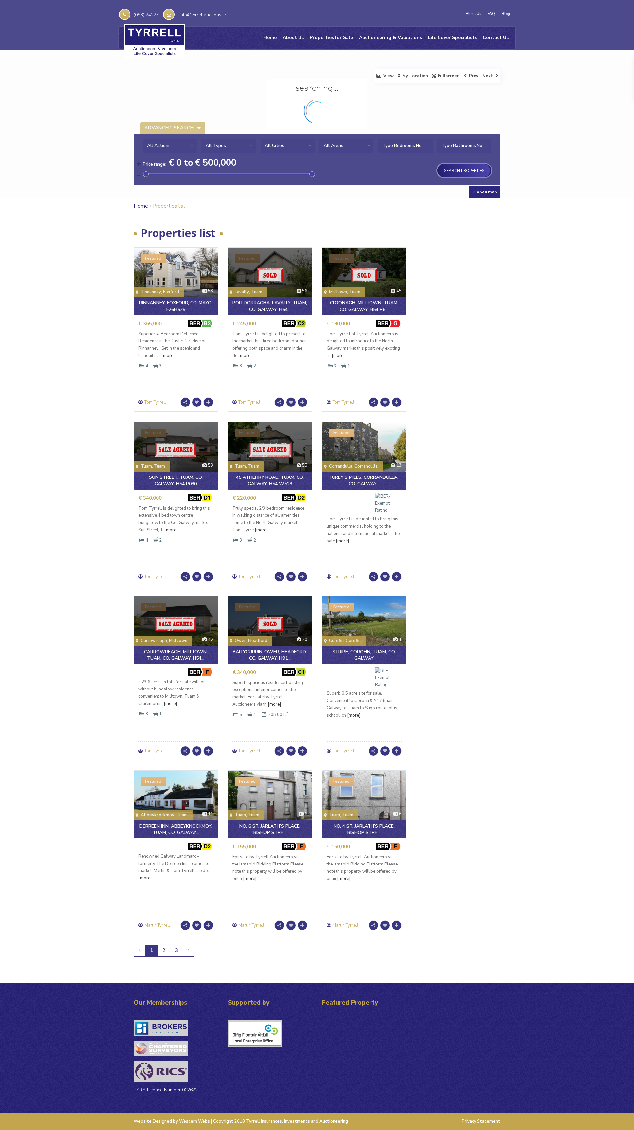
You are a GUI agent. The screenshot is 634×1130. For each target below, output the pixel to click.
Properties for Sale (331, 37)
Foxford (171, 292)
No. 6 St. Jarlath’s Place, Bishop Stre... (269, 829)
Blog (506, 14)
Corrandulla (340, 466)
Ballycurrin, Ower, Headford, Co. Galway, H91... (270, 655)
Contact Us (496, 37)
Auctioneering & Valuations (390, 37)
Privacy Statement (481, 1121)
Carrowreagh (154, 641)
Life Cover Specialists (452, 37)
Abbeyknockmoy (157, 815)
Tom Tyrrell (155, 402)
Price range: (154, 164)
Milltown (338, 292)
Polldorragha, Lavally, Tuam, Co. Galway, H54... (269, 306)
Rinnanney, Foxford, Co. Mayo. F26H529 (175, 306)
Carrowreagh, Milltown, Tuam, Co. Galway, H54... (176, 655)
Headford (257, 641)
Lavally (242, 292)
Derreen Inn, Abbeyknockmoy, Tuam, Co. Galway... (175, 829)
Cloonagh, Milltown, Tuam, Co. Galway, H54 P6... (364, 306)
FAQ (491, 14)
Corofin (336, 641)
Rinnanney (151, 292)
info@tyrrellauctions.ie (202, 15)
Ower (240, 641)
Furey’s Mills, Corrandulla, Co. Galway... (364, 480)
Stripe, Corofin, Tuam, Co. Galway (364, 655)
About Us (473, 14)
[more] (168, 356)
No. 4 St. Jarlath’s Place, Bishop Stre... (364, 829)
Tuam (256, 292)
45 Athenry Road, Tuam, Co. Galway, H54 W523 (270, 480)
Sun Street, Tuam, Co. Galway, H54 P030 (176, 480)
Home (270, 37)
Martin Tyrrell (157, 925)
